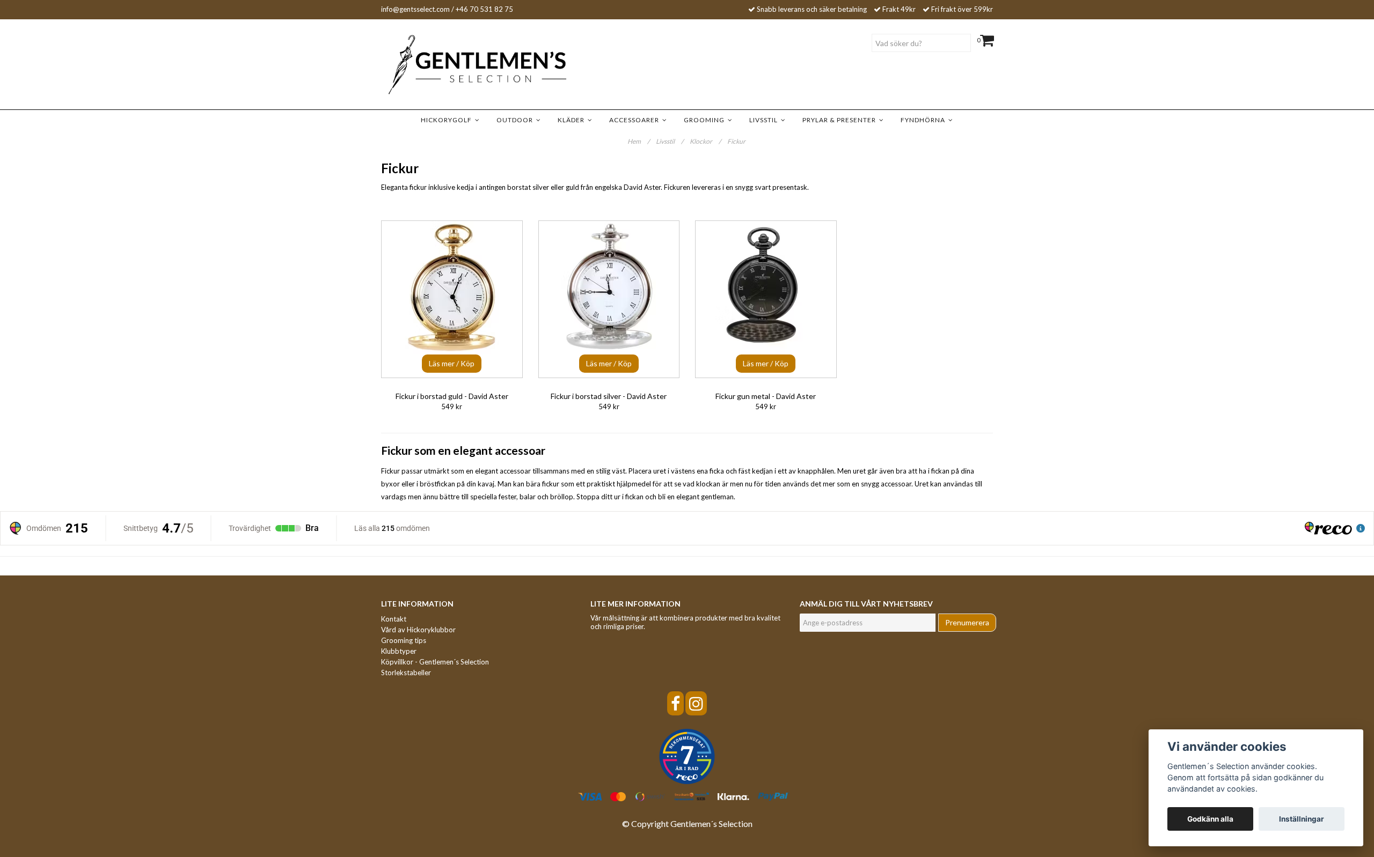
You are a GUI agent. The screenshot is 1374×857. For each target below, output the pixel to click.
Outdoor (516, 120)
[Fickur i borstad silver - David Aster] (609, 299)
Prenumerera (967, 622)
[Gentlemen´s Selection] (461, 64)
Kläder (573, 120)
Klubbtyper (398, 651)
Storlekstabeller (406, 672)
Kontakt (393, 619)
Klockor (705, 141)
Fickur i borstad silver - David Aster (609, 396)
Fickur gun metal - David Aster (765, 396)
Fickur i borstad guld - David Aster (452, 396)
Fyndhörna (924, 120)
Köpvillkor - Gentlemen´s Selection (435, 661)
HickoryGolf (448, 120)
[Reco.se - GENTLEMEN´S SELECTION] (687, 756)
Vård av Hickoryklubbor (418, 629)
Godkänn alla (1210, 819)
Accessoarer (635, 120)
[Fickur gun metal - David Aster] (766, 299)
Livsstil (765, 120)
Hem (638, 141)
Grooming (706, 120)
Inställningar (1301, 819)
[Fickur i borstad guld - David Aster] (452, 299)
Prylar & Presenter (840, 120)
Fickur (737, 141)
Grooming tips (403, 640)
